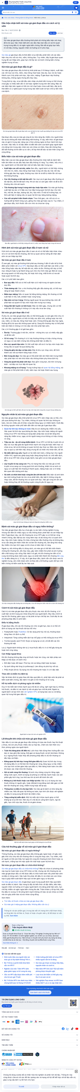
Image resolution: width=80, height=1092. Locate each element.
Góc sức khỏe (9, 17)
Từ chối (21, 1086)
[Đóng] (2, 2)
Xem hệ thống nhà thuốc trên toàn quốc (40, 988)
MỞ (75, 2)
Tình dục (21, 948)
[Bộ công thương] (7, 1054)
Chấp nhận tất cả (58, 1086)
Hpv (27, 948)
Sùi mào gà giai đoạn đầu (12, 882)
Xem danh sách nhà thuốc (40, 992)
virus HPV (22, 266)
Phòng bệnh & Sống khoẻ (24, 17)
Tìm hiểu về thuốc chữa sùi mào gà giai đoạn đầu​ (23, 901)
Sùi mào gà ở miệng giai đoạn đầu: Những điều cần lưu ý (26, 904)
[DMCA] (23, 1054)
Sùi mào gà (6, 55)
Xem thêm (14, 916)
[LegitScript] (44, 1054)
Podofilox (22, 632)
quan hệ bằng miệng (52, 368)
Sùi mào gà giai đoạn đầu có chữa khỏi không (20, 869)
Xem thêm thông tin (9, 943)
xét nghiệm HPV (30, 692)
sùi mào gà (12, 948)
